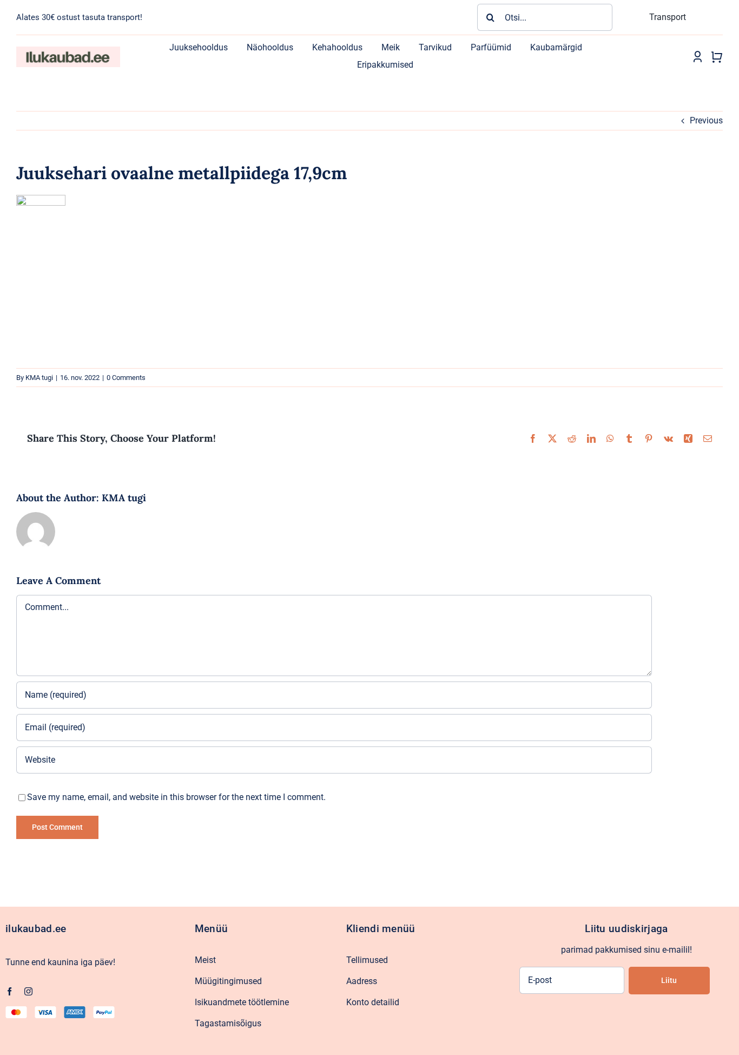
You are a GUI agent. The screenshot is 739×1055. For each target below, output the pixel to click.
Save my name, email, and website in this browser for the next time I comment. (176, 797)
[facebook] (9, 991)
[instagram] (28, 991)
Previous (706, 120)
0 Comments (126, 377)
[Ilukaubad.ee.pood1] (68, 50)
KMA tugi (39, 377)
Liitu (669, 980)
